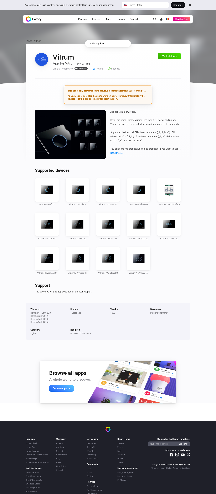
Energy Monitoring (124, 476)
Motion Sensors (32, 472)
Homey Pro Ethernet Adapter (37, 462)
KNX (119, 451)
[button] (145, 5)
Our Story (60, 447)
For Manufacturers (94, 490)
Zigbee (120, 447)
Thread (120, 462)
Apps (108, 19)
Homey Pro (30, 447)
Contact (59, 470)
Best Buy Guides (34, 468)
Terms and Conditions (181, 468)
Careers (59, 443)
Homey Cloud (31, 443)
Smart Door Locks (33, 476)
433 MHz (121, 455)
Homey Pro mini (32, 451)
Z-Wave (120, 443)
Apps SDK (91, 447)
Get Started (91, 443)
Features (96, 19)
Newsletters (61, 466)
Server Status (92, 458)
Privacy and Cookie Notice (161, 468)
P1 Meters (121, 480)
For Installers (92, 486)
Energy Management (125, 472)
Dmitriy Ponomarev (159, 313)
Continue (178, 5)
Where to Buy (61, 455)
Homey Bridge (31, 458)
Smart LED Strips (33, 484)
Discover (120, 19)
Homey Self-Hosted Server (37, 455)
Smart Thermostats (34, 480)
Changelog (91, 455)
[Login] (161, 19)
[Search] (154, 19)
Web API (90, 451)
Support (134, 19)
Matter (120, 458)
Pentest (90, 476)
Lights (33, 333)
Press (58, 462)
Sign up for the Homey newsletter (173, 439)
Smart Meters (31, 491)
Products (82, 19)
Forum (89, 472)
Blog (58, 458)
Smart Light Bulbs (33, 488)
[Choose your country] (167, 19)
